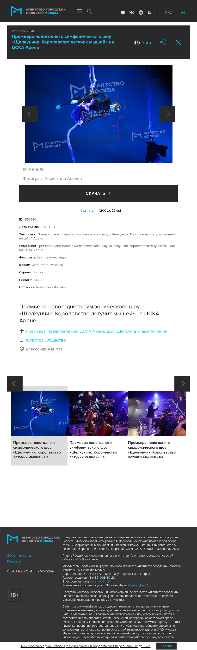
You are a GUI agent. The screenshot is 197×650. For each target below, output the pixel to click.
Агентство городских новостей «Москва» (38, 11)
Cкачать (87, 210)
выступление (154, 331)
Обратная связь (19, 555)
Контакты (14, 561)
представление (63, 331)
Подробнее (39, 426)
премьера (35, 331)
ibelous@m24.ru (141, 585)
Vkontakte (131, 12)
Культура (34, 340)
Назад (30, 114)
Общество (56, 340)
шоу (111, 331)
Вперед (167, 114)
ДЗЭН (122, 12)
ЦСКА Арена (92, 331)
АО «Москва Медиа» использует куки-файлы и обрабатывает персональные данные (86, 646)
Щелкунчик (128, 331)
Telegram (140, 12)
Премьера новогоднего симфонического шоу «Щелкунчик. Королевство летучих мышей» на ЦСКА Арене (63, 42)
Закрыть (178, 42)
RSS (149, 12)
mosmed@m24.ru (102, 581)
